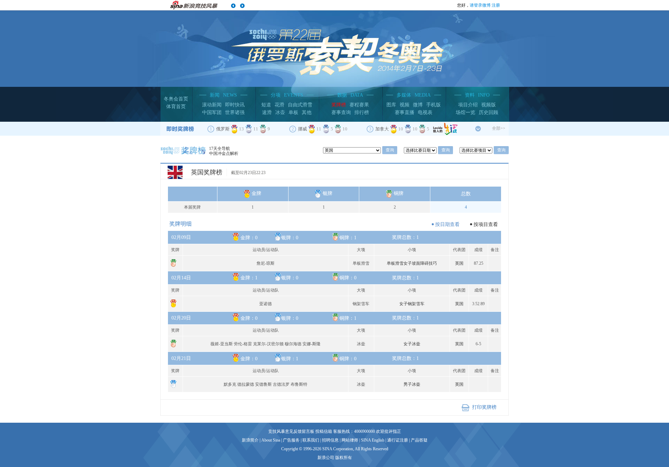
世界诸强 (235, 112)
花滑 (279, 104)
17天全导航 (219, 148)
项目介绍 (468, 104)
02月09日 (181, 237)
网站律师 (349, 440)
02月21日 (181, 358)
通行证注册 (397, 440)
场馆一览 (465, 112)
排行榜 (361, 112)
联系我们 (310, 440)
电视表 (425, 112)
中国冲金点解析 (223, 153)
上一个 (233, 5)
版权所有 (343, 457)
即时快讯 (235, 104)
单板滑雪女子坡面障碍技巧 (412, 263)
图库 (391, 104)
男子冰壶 (411, 384)
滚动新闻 (212, 104)
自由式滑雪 (300, 104)
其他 (307, 112)
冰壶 (280, 112)
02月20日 (181, 318)
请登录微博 (480, 5)
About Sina (270, 440)
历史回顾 (488, 112)
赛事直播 (404, 112)
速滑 (267, 112)
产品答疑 (419, 440)
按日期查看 (447, 224)
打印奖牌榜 (484, 407)
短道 (266, 104)
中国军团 (212, 112)
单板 (293, 112)
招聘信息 (330, 440)
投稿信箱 (323, 431)
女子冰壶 (411, 343)
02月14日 (181, 277)
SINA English (372, 440)
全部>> (498, 128)
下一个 (242, 5)
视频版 (488, 104)
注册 (496, 5)
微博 (418, 104)
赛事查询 (341, 112)
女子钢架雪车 (411, 303)
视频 (404, 104)
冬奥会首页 (176, 98)
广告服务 (291, 440)
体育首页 (176, 106)
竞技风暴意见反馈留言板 (291, 431)
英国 (459, 263)
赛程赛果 (359, 104)
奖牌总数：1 (329, 237)
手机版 (433, 104)
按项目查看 (486, 224)
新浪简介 (250, 440)
